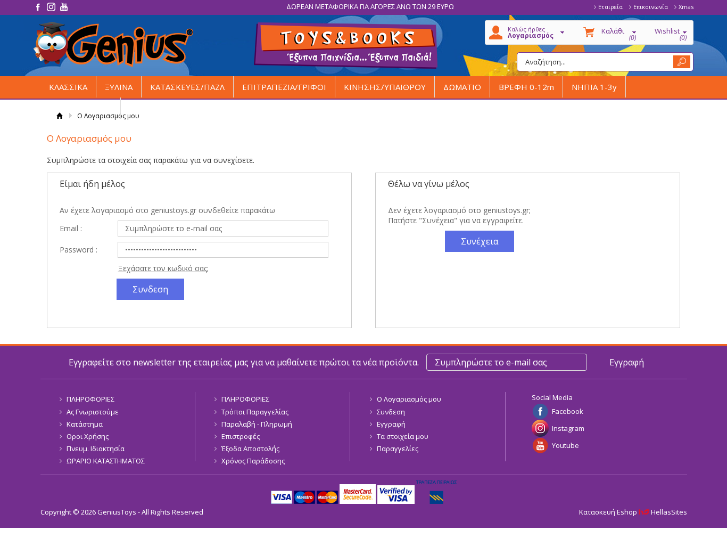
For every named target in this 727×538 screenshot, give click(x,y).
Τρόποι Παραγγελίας (254, 412)
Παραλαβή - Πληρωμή (256, 424)
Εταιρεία (610, 7)
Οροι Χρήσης (88, 436)
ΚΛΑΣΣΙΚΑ (68, 86)
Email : (71, 228)
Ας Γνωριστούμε (93, 412)
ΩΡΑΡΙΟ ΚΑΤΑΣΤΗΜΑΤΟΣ (106, 461)
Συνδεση (391, 412)
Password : (78, 249)
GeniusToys (113, 44)
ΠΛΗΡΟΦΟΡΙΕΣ (90, 399)
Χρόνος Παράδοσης (253, 461)
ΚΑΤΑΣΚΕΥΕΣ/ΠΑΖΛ (187, 86)
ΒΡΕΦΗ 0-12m (526, 86)
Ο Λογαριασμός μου (409, 399)
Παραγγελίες (397, 448)
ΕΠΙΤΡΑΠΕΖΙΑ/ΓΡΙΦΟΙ (284, 86)
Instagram (568, 428)
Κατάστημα (85, 424)
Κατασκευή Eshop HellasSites (633, 512)
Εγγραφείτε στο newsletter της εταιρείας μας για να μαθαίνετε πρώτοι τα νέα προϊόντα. (244, 362)
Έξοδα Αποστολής (250, 448)
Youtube (565, 445)
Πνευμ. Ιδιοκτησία (96, 448)
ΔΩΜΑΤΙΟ (462, 86)
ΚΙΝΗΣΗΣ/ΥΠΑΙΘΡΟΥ (385, 86)
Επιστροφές (240, 436)
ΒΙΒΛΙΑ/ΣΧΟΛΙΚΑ (80, 108)
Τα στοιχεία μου (402, 436)
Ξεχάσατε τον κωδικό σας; (163, 268)
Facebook (567, 411)
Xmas (686, 7)
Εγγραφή (391, 424)
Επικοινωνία (650, 7)
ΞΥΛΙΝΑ (119, 86)
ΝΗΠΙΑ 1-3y (594, 86)
